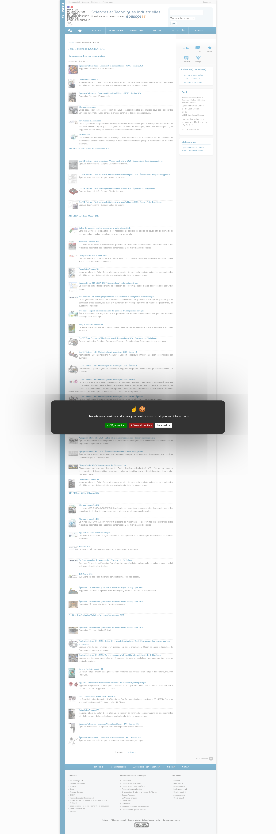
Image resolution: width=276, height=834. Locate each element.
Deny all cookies (142, 425)
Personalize (163, 425)
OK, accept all (117, 425)
